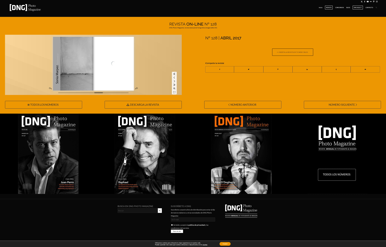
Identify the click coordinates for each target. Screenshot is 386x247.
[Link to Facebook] (364, 1)
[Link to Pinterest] (373, 1)
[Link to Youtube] (367, 1)
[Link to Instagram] (376, 1)
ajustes (205, 245)
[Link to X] (361, 1)
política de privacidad (196, 225)
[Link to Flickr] (370, 1)
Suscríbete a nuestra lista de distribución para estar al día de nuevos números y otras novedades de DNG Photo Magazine (193, 213)
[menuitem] (321, 7)
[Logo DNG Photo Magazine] (25, 7)
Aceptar (225, 244)
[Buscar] (376, 7)
